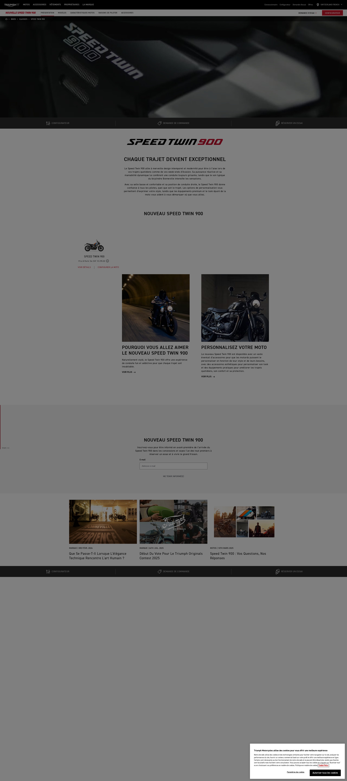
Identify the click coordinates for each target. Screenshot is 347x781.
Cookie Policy (323, 765)
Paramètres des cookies (295, 772)
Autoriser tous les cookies (325, 773)
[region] (297, 761)
